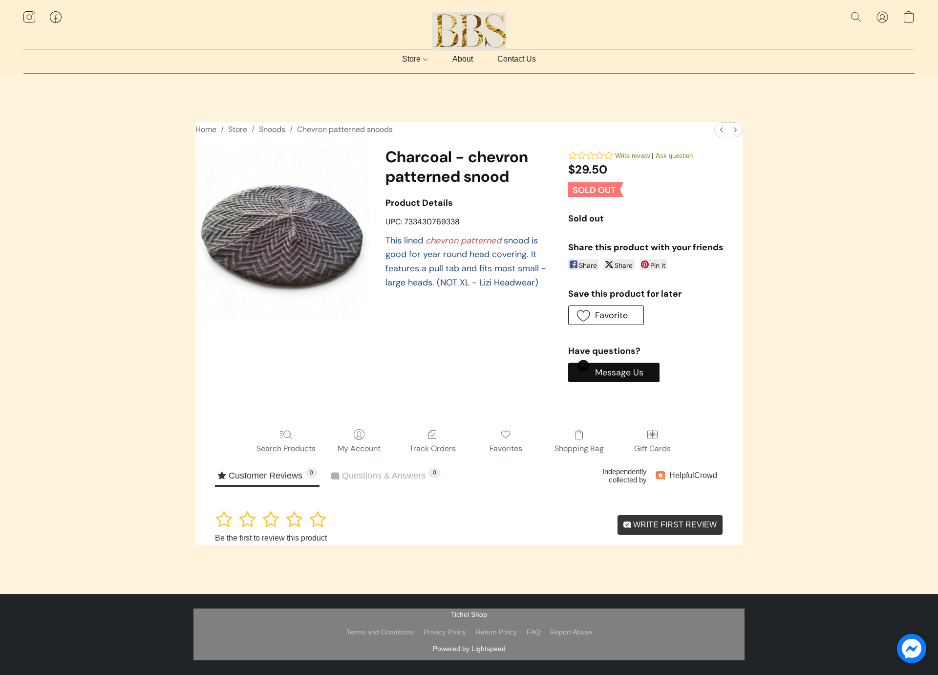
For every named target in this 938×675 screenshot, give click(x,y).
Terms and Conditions (380, 632)
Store (412, 59)
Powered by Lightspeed (469, 649)
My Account (359, 448)
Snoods (272, 129)
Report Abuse (571, 632)
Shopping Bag (579, 448)
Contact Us (516, 59)
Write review (632, 155)
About (462, 59)
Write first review (674, 525)
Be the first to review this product (271, 538)
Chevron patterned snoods (345, 129)
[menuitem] (721, 130)
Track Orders (432, 448)
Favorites (506, 448)
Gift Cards (652, 448)
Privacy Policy (445, 632)
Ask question (674, 155)
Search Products (286, 448)
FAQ (533, 632)
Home (205, 129)
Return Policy (496, 632)
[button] (469, 26)
